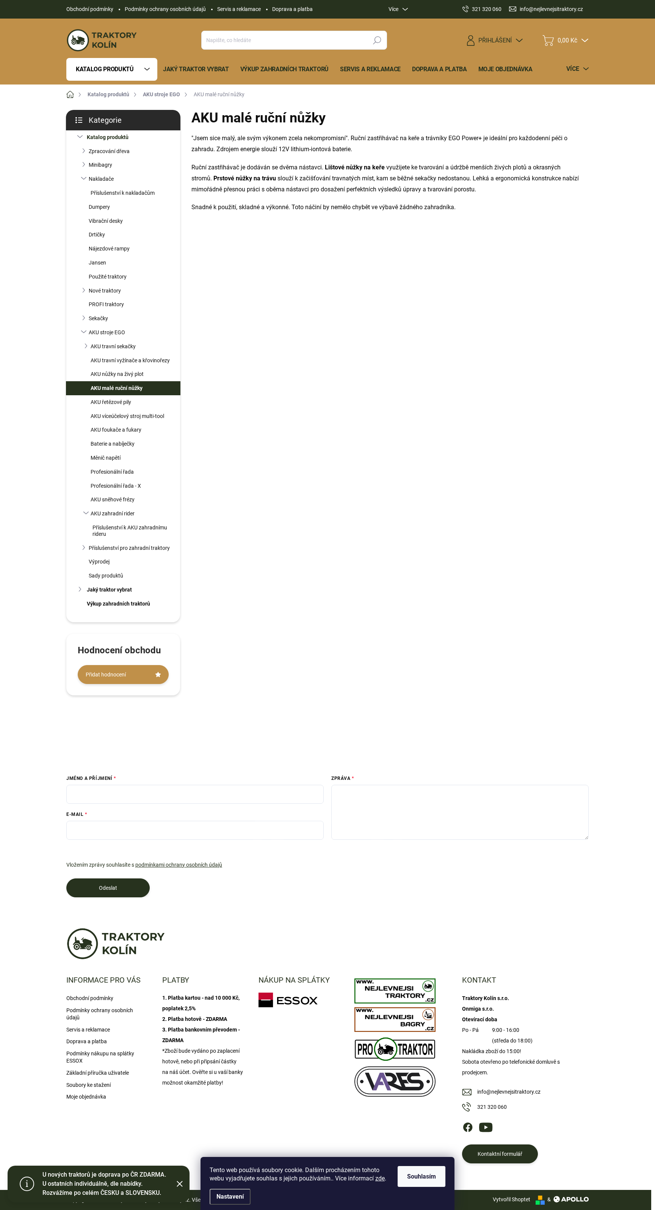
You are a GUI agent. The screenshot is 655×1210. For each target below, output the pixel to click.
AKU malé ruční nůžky (117, 388)
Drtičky (97, 235)
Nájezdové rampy (109, 249)
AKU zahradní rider (113, 513)
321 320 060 (492, 1107)
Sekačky (98, 318)
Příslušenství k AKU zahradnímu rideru (129, 530)
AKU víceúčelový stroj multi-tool (127, 416)
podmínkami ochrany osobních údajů (178, 865)
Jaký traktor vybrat (109, 590)
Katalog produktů (107, 137)
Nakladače (101, 179)
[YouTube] (485, 1126)
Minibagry (100, 165)
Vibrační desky (106, 221)
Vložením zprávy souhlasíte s (144, 865)
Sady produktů (106, 576)
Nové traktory (105, 291)
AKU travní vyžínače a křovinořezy (130, 360)
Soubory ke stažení (88, 1085)
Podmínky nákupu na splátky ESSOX (100, 1057)
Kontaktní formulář (500, 1154)
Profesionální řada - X (116, 486)
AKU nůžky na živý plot (117, 374)
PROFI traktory (106, 304)
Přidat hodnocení (106, 675)
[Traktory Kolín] (394, 989)
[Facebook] (467, 1126)
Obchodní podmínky (89, 9)
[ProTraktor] (394, 1047)
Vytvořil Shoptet (511, 1199)
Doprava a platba (292, 9)
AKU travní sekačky (113, 346)
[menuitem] (111, 69)
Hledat (377, 40)
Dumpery (99, 207)
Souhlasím (421, 1176)
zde (380, 1178)
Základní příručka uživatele (97, 1073)
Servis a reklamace (239, 9)
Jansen (97, 263)
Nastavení (230, 1196)
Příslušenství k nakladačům (123, 193)
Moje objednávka (86, 1097)
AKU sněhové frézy (113, 499)
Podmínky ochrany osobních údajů (165, 9)
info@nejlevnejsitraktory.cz (509, 1092)
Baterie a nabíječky (113, 444)
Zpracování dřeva (109, 151)
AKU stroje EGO (107, 332)
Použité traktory (108, 277)
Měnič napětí (106, 458)
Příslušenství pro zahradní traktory (129, 548)
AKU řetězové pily (111, 402)
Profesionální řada (112, 472)
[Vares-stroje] (394, 1079)
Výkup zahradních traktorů (118, 604)
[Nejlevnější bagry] (394, 1017)
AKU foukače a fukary (116, 430)
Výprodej (99, 562)
